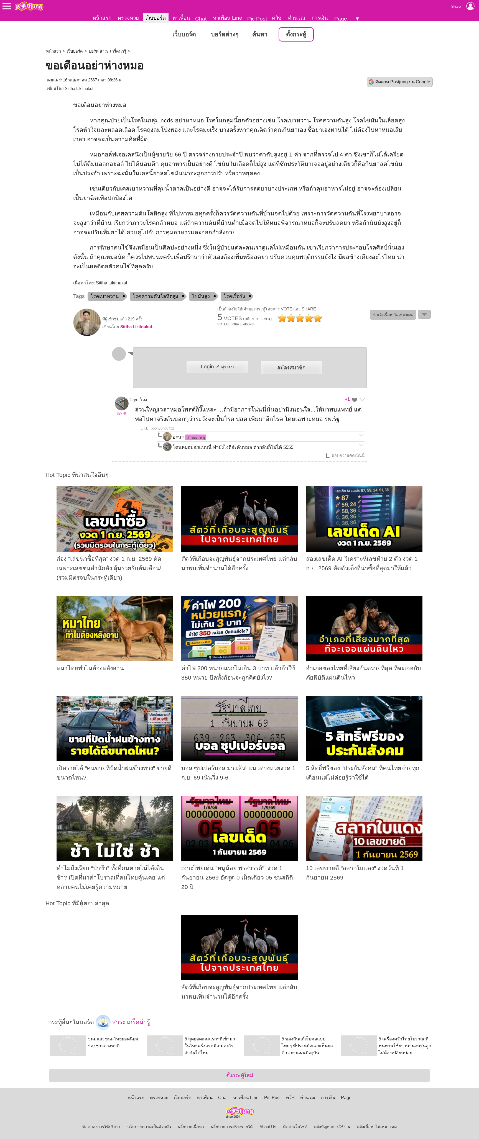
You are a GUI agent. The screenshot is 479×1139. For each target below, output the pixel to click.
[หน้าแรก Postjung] (29, 6)
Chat (201, 19)
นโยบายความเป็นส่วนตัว (149, 1127)
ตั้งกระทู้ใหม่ (239, 1075)
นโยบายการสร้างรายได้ (232, 1127)
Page (340, 19)
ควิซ (277, 18)
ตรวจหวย (128, 18)
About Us (267, 1127)
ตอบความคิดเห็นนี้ (347, 455)
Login (217, 366)
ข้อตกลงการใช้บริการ (101, 1127)
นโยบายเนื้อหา (191, 1127)
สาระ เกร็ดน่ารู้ (130, 1022)
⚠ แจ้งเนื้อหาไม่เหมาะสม (393, 315)
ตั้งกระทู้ (296, 34)
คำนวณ (296, 18)
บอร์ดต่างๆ (224, 34)
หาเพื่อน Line (227, 18)
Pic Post (257, 19)
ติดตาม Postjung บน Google (402, 81)
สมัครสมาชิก (291, 368)
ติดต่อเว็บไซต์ (295, 1127)
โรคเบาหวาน (104, 296)
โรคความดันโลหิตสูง (155, 296)
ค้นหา (259, 34)
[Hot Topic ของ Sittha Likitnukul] (87, 335)
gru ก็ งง (140, 400)
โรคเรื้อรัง (234, 296)
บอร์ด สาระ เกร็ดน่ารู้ (107, 51)
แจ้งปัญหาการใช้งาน (332, 1127)
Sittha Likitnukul (79, 88)
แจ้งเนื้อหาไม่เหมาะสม (377, 1127)
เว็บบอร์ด (156, 18)
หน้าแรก (102, 18)
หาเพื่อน (181, 18)
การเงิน (320, 18)
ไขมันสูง (201, 296)
